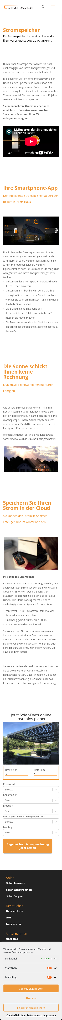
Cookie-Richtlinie (15, 1015)
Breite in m (11, 769)
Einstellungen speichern (31, 1007)
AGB (9, 917)
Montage (8, 827)
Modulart (8, 805)
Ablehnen (31, 998)
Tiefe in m (39, 769)
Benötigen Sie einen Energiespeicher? (24, 816)
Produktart (9, 784)
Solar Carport (15, 896)
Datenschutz (34, 1015)
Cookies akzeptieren (31, 988)
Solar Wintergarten (19, 889)
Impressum (49, 1015)
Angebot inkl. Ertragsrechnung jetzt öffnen (28, 846)
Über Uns (12, 939)
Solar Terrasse (15, 883)
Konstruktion (10, 795)
